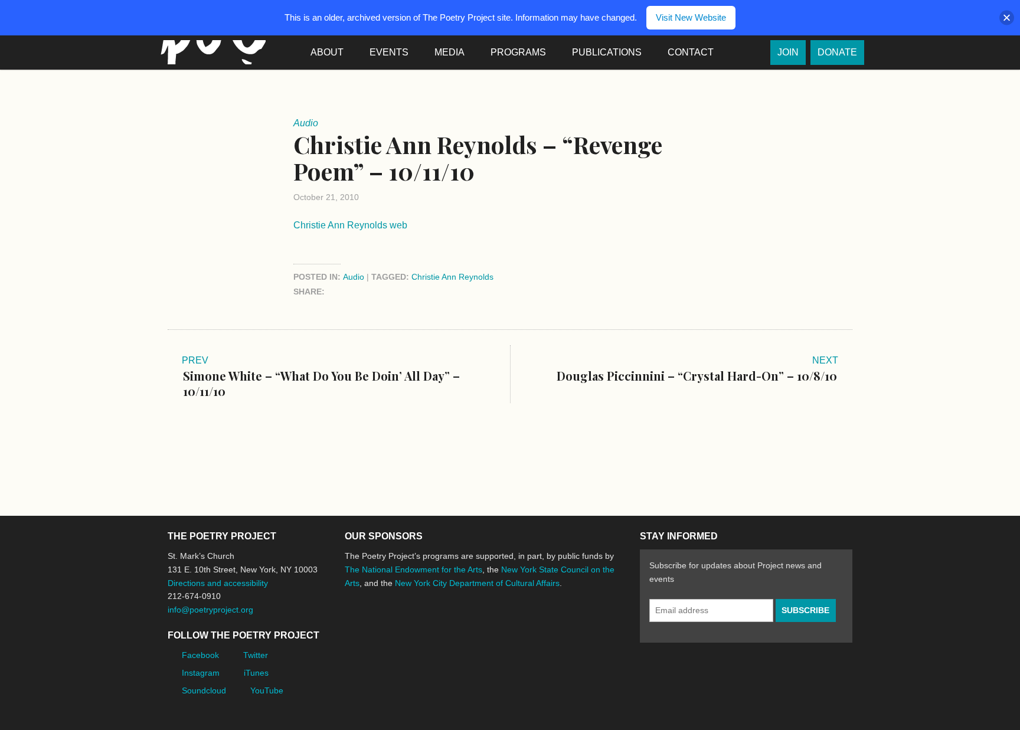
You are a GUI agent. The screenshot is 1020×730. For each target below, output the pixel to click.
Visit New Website (691, 17)
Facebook (200, 655)
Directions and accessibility (218, 583)
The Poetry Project (211, 52)
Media (449, 52)
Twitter (255, 655)
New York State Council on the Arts (517, 627)
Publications (607, 52)
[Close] (1006, 18)
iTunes (256, 672)
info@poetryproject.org (210, 609)
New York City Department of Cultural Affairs (477, 583)
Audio (353, 276)
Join (788, 52)
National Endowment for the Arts (377, 627)
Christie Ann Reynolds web (350, 225)
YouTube (266, 690)
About (327, 52)
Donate (837, 52)
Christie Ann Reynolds (452, 276)
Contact (691, 52)
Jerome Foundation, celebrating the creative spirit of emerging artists (453, 627)
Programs (518, 52)
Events (389, 52)
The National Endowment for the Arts (413, 569)
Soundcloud (204, 690)
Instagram (201, 672)
